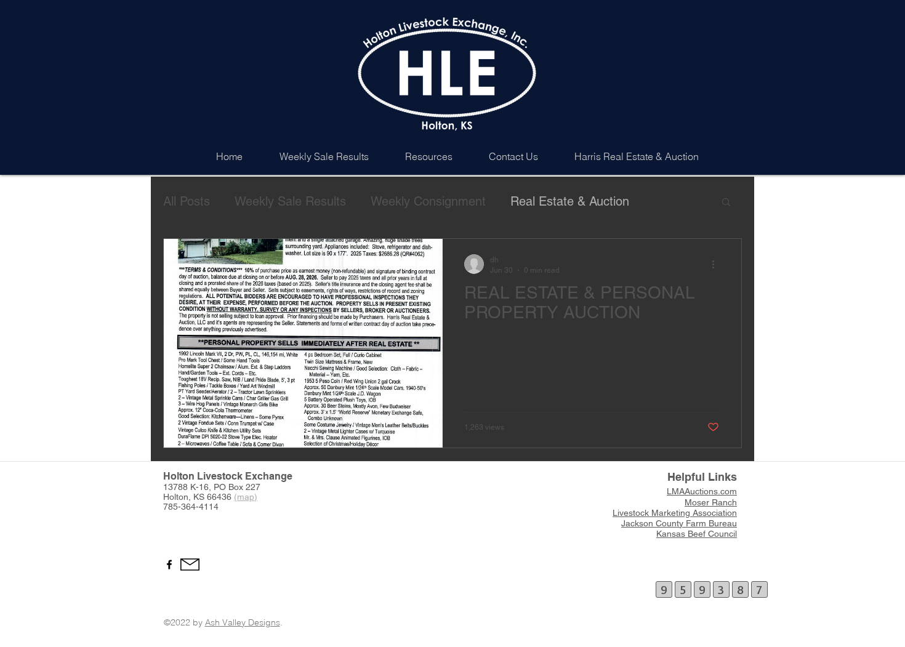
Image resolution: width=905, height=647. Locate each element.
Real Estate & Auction (569, 201)
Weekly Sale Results (290, 201)
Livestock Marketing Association (675, 513)
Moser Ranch (711, 502)
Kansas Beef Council (696, 534)
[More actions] (717, 264)
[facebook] (169, 564)
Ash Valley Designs (242, 622)
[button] (726, 202)
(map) (245, 497)
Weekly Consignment (428, 201)
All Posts (186, 201)
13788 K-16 (186, 487)
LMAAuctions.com (702, 491)
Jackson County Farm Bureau (679, 523)
